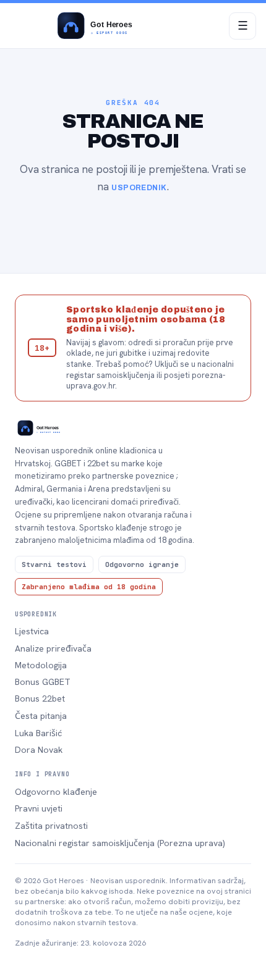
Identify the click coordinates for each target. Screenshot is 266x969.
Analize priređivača (53, 648)
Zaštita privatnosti (51, 825)
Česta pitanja (41, 715)
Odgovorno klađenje (56, 791)
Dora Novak (38, 749)
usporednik (139, 187)
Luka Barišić (38, 733)
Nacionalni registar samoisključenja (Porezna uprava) (120, 843)
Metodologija (41, 665)
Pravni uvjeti (38, 808)
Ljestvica (32, 631)
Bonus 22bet (40, 698)
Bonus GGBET (43, 681)
